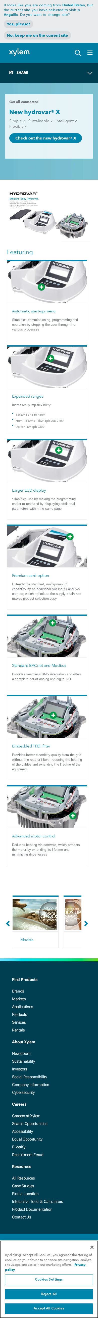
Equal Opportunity (27, 1139)
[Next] (85, 926)
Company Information (30, 1084)
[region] (49, 1279)
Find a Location (25, 1193)
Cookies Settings (49, 1279)
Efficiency (45, 939)
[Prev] (9, 926)
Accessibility (22, 1131)
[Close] (91, 1247)
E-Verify (18, 1147)
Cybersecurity (23, 1092)
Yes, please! (18, 24)
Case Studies (23, 1186)
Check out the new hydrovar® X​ (45, 138)
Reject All (49, 1294)
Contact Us (21, 1217)
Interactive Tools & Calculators (37, 1201)
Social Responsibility (29, 1076)
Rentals (18, 1030)
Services (19, 1022)
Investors (19, 1069)
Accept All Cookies (49, 1308)
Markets (19, 999)
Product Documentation (32, 1209)
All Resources (23, 1178)
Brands (18, 991)
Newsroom (21, 1053)
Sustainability (23, 1061)
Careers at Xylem (26, 1115)
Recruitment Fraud (27, 1154)
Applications (22, 1006)
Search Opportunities (29, 1123)
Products (19, 1014)
